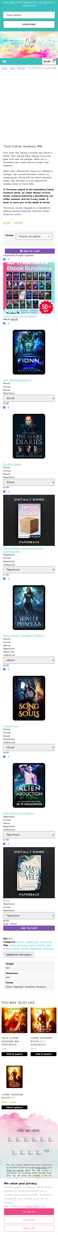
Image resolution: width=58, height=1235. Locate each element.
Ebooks (21, 68)
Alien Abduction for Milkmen (18, 813)
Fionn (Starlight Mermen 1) (17, 380)
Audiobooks (32, 942)
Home (4, 68)
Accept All (29, 1211)
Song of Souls (10, 726)
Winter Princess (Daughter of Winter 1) (24, 635)
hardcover (48, 948)
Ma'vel (6, 900)
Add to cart (29, 928)
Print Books (46, 942)
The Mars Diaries (12, 464)
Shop (12, 68)
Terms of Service (15, 1170)
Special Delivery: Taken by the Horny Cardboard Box (23, 549)
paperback (36, 948)
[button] (4, 61)
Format (9, 235)
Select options (14, 1107)
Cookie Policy (32, 1206)
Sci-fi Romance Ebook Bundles (20, 316)
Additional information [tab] (18, 954)
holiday (16, 948)
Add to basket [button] (14, 1054)
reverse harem (36, 945)
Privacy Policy (41, 1167)
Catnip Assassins (18, 945)
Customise (29, 1220)
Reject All (29, 1228)
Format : (7, 386)
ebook (24, 948)
